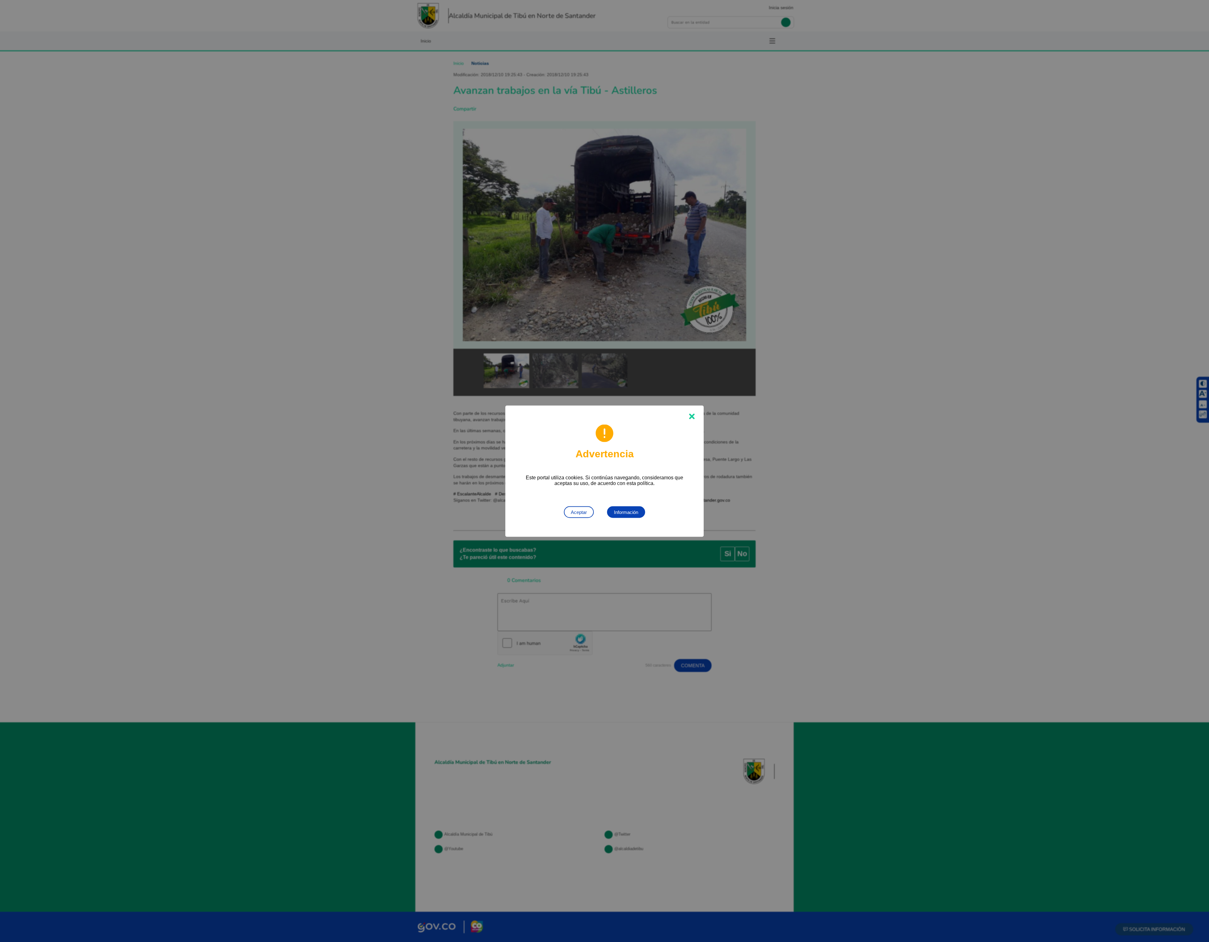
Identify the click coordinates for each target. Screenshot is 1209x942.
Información (626, 512)
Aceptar (579, 512)
